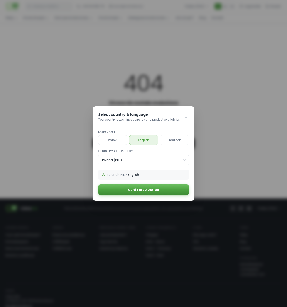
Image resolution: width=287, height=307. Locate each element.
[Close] (186, 117)
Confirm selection (143, 189)
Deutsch (174, 140)
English (143, 140)
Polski (112, 140)
